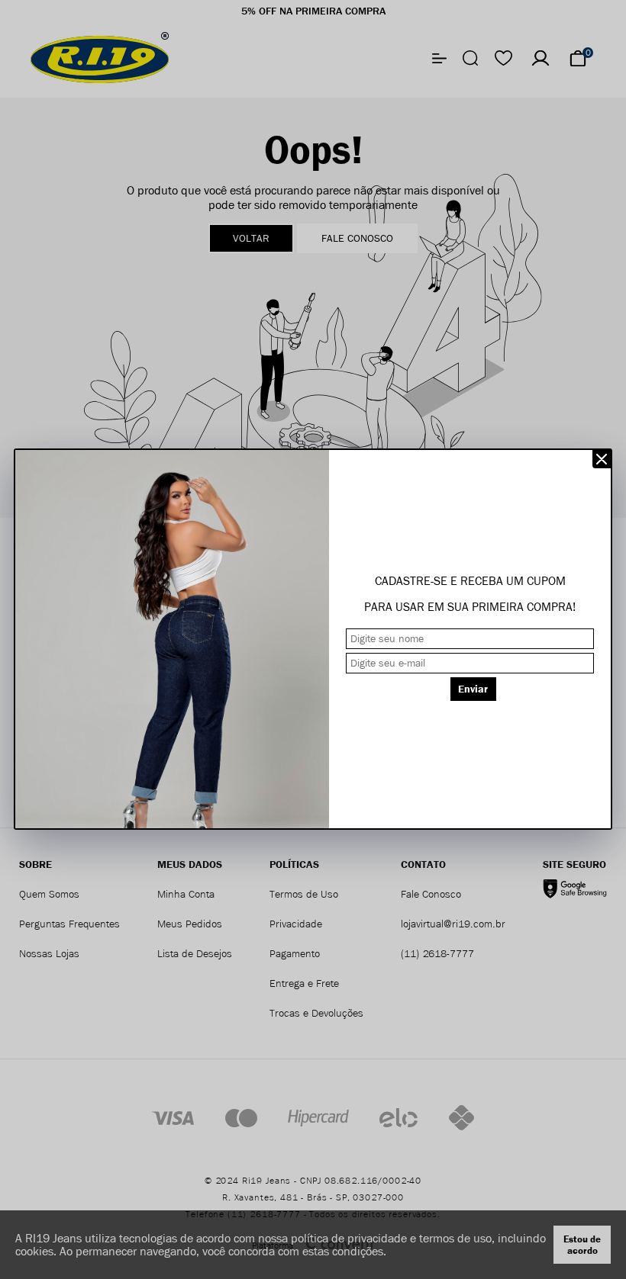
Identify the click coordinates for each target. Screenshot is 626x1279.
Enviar (473, 689)
